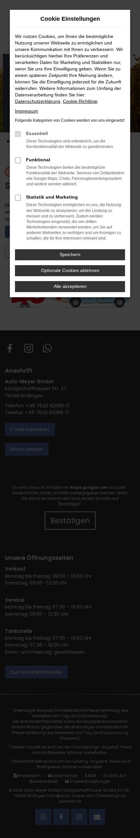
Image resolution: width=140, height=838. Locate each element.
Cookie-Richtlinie (80, 101)
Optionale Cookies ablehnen (70, 270)
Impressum (26, 111)
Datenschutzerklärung (37, 101)
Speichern (70, 254)
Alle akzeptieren (70, 286)
